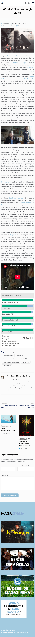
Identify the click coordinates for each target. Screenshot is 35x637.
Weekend (30, 67)
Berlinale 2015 (22, 352)
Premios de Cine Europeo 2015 (11, 362)
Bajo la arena (5, 205)
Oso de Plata (24, 358)
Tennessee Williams (13, 56)
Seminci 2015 (26, 362)
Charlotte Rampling (16, 198)
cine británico (20, 355)
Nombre (3, 466)
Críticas (8, 25)
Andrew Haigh (19, 63)
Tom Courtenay (6, 182)
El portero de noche (25, 202)
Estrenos (12, 25)
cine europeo (6, 358)
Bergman (13, 235)
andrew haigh (11, 352)
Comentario (5, 475)
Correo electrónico (23, 466)
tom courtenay (7, 365)
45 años (30, 72)
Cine (4, 25)
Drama (15, 358)
